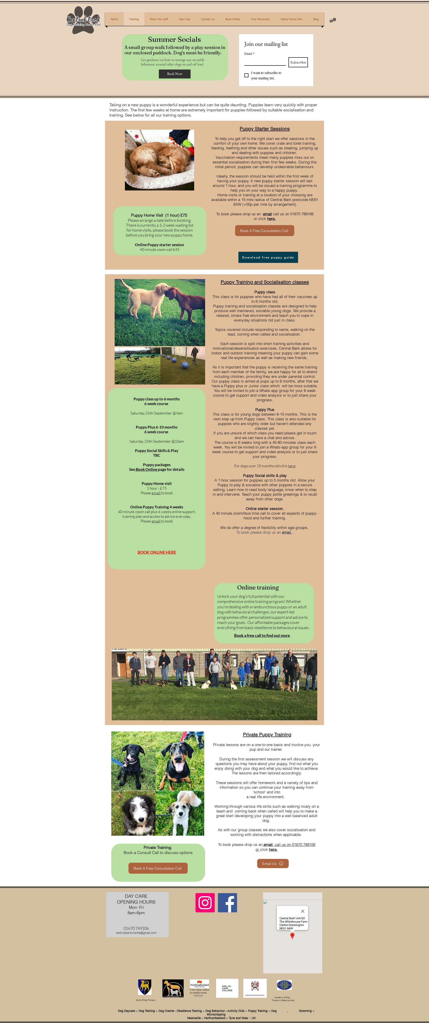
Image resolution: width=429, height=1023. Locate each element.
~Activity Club (235, 1010)
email (267, 213)
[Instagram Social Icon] (205, 902)
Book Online (146, 469)
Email (249, 53)
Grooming (300, 1010)
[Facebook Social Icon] (227, 902)
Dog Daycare (126, 1010)
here (292, 465)
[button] (332, 20)
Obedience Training (189, 1010)
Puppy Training (257, 1010)
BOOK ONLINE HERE (157, 552)
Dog (279, 1010)
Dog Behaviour (216, 1010)
